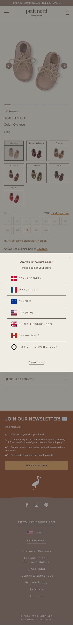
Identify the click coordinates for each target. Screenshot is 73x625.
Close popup (36, 362)
